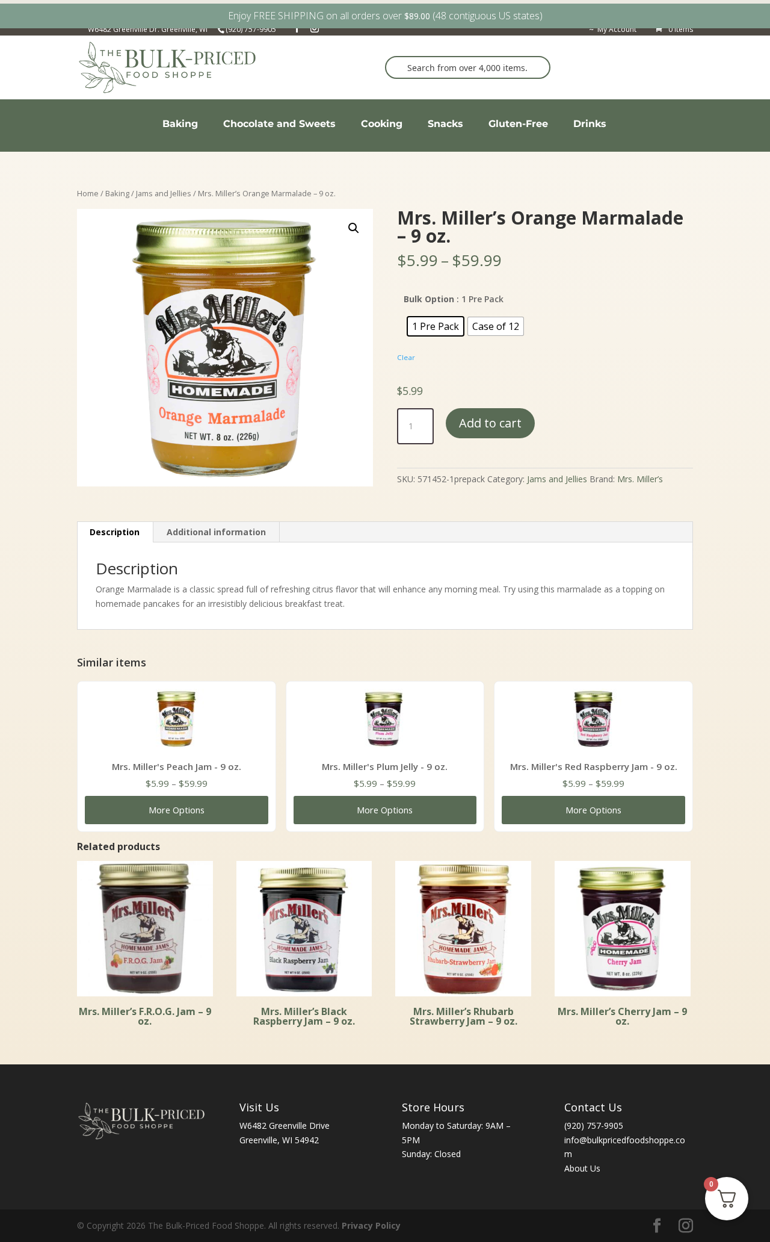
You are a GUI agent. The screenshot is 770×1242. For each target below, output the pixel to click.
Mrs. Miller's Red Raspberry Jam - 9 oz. (593, 766)
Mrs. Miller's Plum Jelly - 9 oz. (385, 766)
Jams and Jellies (163, 193)
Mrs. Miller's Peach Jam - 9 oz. (176, 766)
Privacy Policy (371, 1225)
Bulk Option (429, 299)
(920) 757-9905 (593, 1125)
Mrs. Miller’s (640, 479)
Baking (117, 193)
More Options (177, 810)
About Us (582, 1168)
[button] (354, 228)
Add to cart (490, 423)
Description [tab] (115, 532)
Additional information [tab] (216, 532)
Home (88, 193)
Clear (406, 357)
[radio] (435, 326)
